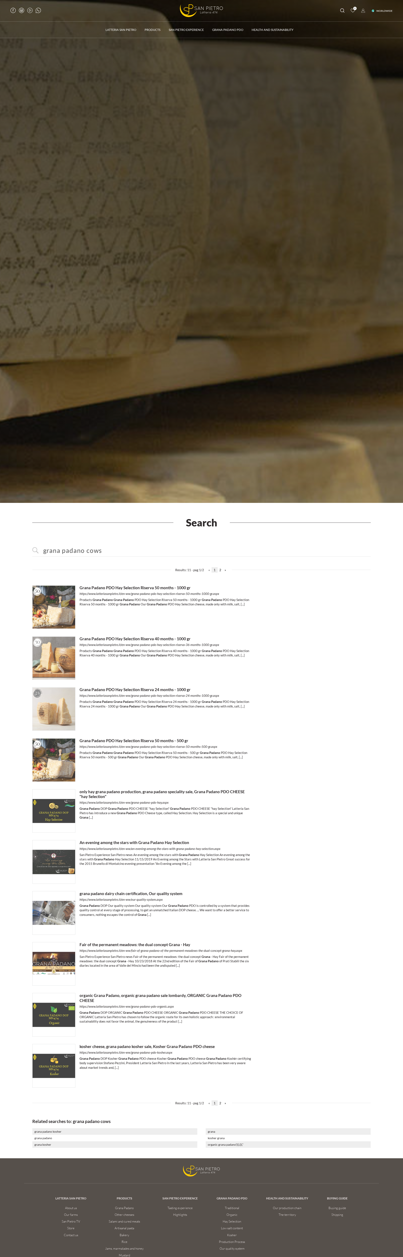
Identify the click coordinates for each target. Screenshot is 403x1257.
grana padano (43, 1138)
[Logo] (201, 10)
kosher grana (216, 1138)
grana (211, 1131)
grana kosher (42, 1144)
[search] (342, 11)
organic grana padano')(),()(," (225, 1144)
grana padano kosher (47, 1131)
